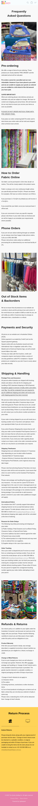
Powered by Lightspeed (19, 801)
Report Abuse (24, 798)
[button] (6, 2)
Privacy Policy (14, 798)
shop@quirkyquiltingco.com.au (25, 511)
